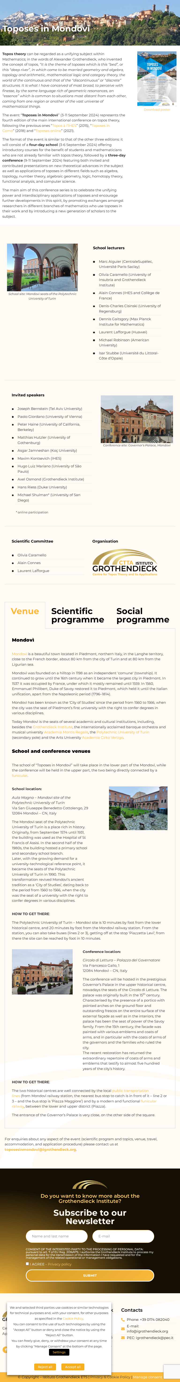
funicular (19, 775)
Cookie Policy (73, 1318)
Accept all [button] (73, 1367)
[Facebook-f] (5, 1349)
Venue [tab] (25, 611)
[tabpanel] (90, 878)
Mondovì (19, 654)
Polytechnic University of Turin (123, 732)
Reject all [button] (45, 1367)
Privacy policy (59, 1264)
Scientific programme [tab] (77, 615)
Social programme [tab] (142, 615)
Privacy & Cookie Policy (110, 1377)
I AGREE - (50, 1264)
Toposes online (48, 130)
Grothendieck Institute (52, 727)
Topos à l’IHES (64, 125)
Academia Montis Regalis (66, 732)
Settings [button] (59, 1352)
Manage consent (147, 1377)
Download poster (157, 109)
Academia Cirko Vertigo (102, 737)
